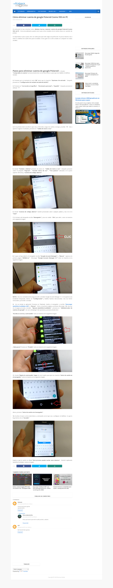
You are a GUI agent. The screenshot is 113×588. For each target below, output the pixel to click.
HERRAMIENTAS (31, 11)
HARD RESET (62, 11)
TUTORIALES (21, 11)
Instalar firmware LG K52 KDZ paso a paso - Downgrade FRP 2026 (62, 487)
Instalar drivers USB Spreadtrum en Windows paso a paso (87, 99)
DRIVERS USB (52, 11)
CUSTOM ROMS (42, 11)
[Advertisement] (70, 4)
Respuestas (22, 513)
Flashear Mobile (61, 577)
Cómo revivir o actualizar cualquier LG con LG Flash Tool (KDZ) (92, 84)
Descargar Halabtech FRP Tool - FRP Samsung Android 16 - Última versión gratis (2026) (42, 488)
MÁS (70, 11)
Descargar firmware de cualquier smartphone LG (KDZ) (91, 74)
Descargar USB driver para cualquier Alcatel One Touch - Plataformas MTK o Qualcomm (92, 65)
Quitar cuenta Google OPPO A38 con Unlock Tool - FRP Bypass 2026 (21, 487)
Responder (20, 510)
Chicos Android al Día (28, 515)
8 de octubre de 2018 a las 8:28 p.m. (30, 517)
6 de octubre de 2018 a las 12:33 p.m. (25, 504)
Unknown (20, 502)
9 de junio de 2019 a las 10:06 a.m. (25, 527)
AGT (19, 525)
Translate (25, 571)
